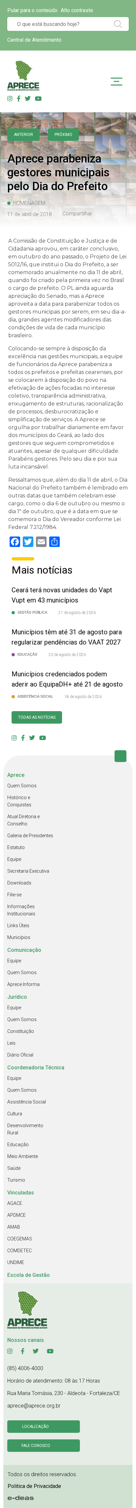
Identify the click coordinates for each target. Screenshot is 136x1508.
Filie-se (14, 894)
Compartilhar (77, 213)
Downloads (19, 882)
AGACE (14, 1203)
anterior (23, 134)
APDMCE (16, 1215)
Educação (18, 1144)
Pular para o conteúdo (32, 10)
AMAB (13, 1227)
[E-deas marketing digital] (21, 1498)
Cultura (14, 1113)
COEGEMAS (19, 1238)
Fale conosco (35, 1445)
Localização (35, 1426)
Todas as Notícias (36, 717)
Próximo (63, 134)
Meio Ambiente (22, 1156)
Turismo (16, 1180)
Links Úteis (18, 925)
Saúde (13, 1168)
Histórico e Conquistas (19, 801)
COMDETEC (19, 1250)
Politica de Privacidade (34, 1486)
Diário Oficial (20, 1055)
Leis (11, 1043)
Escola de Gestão (28, 1275)
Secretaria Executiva (28, 871)
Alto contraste (77, 10)
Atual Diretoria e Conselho (23, 820)
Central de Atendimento (34, 40)
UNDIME (15, 1262)
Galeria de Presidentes (30, 835)
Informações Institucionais (21, 910)
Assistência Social (26, 1101)
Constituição (20, 1031)
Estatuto (16, 847)
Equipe (14, 859)
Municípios (18, 937)
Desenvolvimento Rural (25, 1129)
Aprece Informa (23, 984)
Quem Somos (22, 785)
